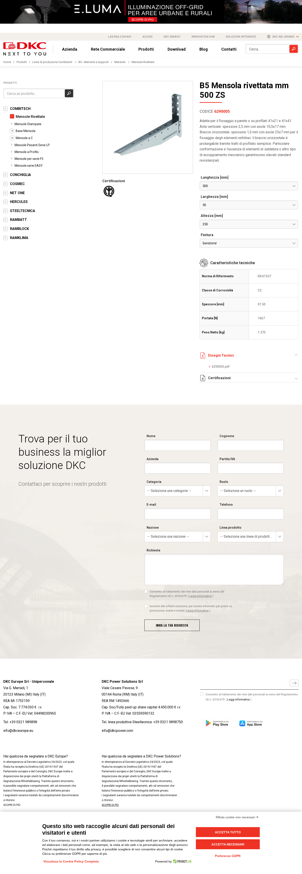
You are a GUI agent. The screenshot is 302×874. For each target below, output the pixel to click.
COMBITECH (20, 109)
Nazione (153, 527)
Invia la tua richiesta (172, 625)
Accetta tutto (228, 832)
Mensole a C (24, 138)
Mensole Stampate (28, 124)
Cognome (227, 436)
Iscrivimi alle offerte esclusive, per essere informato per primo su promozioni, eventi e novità (191, 608)
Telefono (226, 504)
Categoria (154, 482)
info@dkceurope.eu (18, 731)
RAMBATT (18, 220)
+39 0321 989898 (23, 722)
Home (7, 62)
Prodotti (146, 49)
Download (177, 49)
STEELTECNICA (22, 211)
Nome (151, 436)
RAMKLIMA (19, 238)
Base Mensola (25, 131)
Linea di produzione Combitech (52, 62)
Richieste (153, 550)
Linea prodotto (230, 527)
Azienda (69, 49)
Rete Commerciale (108, 49)
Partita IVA (227, 459)
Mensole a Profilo (27, 152)
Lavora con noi (119, 36)
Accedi (147, 36)
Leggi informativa (200, 596)
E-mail (151, 504)
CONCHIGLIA (20, 175)
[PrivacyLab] (181, 861)
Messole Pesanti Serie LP (32, 145)
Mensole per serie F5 (29, 159)
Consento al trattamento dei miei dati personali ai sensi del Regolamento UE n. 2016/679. (187, 594)
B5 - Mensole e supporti (93, 62)
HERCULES (19, 202)
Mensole (120, 62)
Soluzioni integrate (241, 36)
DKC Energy (172, 36)
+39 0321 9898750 (168, 722)
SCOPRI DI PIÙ (11, 805)
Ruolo (224, 482)
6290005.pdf (221, 366)
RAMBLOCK (19, 229)
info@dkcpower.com (117, 731)
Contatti (229, 49)
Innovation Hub (203, 36)
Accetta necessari (227, 844)
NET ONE (17, 193)
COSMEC (17, 184)
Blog (203, 49)
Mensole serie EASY (29, 165)
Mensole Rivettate (143, 62)
